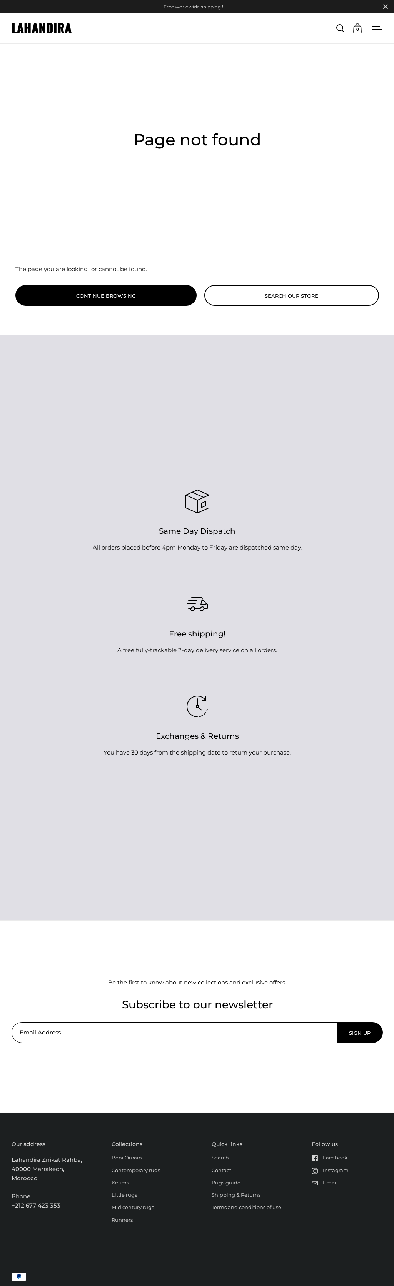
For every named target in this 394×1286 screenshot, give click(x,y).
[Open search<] (340, 28)
